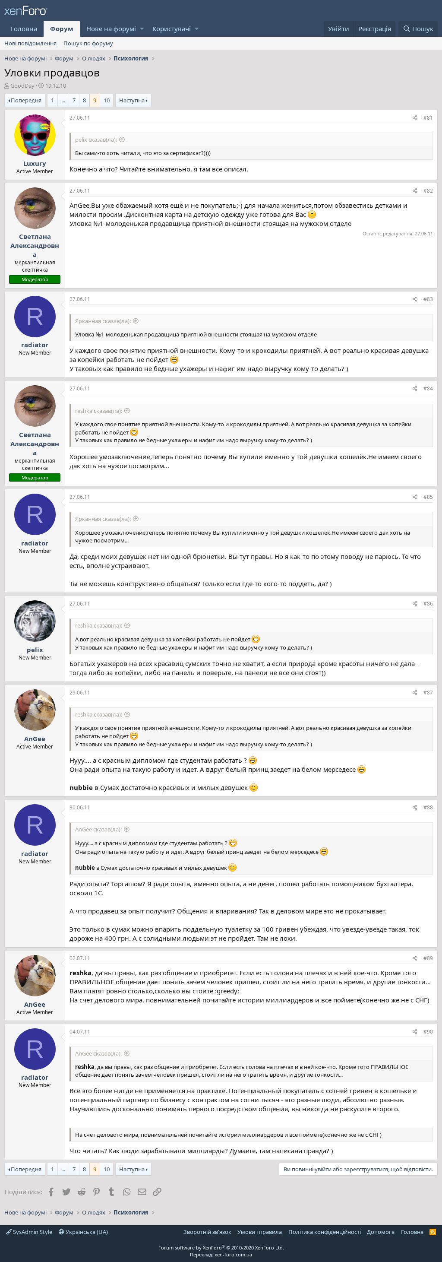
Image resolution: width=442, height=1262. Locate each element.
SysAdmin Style (32, 1232)
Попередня (26, 100)
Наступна (132, 100)
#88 (428, 807)
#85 (428, 497)
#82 (428, 190)
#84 (428, 388)
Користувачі (171, 28)
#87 (428, 692)
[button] (142, 29)
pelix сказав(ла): (96, 139)
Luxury (34, 163)
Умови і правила (259, 1232)
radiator (34, 344)
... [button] (63, 100)
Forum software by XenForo (221, 1247)
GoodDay (22, 85)
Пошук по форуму (88, 43)
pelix (35, 649)
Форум (61, 28)
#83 (428, 299)
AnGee (34, 738)
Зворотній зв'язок (207, 1232)
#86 (428, 603)
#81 (428, 117)
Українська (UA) (86, 1232)
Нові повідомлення (30, 43)
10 (107, 100)
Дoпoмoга (381, 1232)
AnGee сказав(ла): (98, 829)
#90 (428, 1031)
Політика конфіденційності (324, 1232)
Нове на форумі (111, 28)
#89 (428, 958)
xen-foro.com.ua (233, 1254)
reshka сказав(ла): (98, 411)
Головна (24, 28)
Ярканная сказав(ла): (103, 321)
